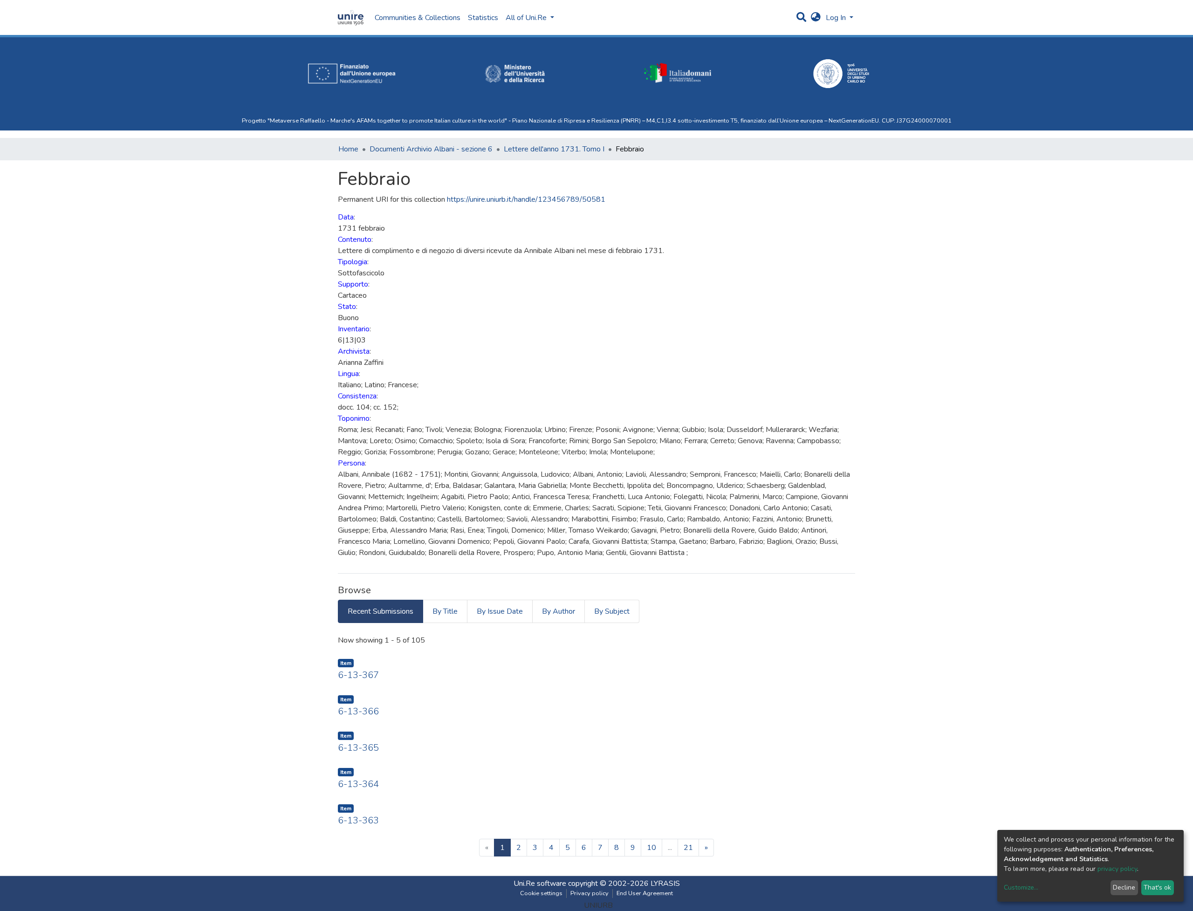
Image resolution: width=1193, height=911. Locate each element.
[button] (816, 17)
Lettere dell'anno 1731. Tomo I (554, 149)
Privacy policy (589, 893)
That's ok (1157, 887)
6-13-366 (358, 711)
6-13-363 (358, 820)
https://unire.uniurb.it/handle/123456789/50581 (526, 199)
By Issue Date (500, 611)
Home (348, 149)
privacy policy (1117, 868)
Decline (1124, 887)
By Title (445, 611)
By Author (558, 611)
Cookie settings (541, 893)
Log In (837, 18)
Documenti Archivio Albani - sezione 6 (431, 149)
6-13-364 (358, 784)
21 (688, 848)
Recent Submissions (380, 611)
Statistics (483, 18)
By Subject (612, 611)
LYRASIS (665, 883)
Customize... (1021, 887)
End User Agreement (645, 893)
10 (651, 848)
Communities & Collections (417, 18)
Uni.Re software (540, 883)
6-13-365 (358, 747)
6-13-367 (358, 675)
